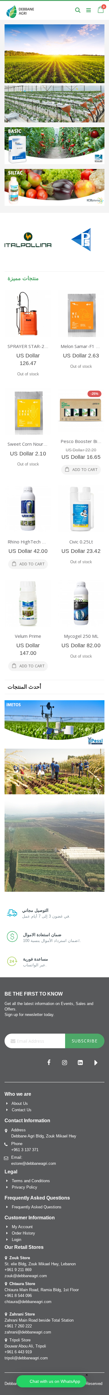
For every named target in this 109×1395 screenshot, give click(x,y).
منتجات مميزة (23, 278)
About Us (20, 1103)
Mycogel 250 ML (81, 636)
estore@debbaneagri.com (33, 1163)
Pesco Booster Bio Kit (84, 441)
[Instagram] (64, 1063)
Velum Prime (28, 636)
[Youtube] (96, 1063)
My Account (22, 1227)
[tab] (54, 278)
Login (16, 1239)
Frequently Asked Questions (36, 1207)
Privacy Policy (24, 1187)
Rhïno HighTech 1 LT (29, 542)
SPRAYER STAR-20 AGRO (34, 346)
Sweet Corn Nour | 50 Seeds (38, 444)
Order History (23, 1233)
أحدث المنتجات (24, 687)
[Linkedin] (80, 1063)
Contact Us (21, 1110)
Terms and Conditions (31, 1181)
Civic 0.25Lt (81, 542)
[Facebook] (48, 1063)
